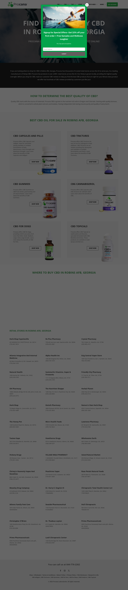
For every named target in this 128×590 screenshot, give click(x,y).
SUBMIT (64, 54)
